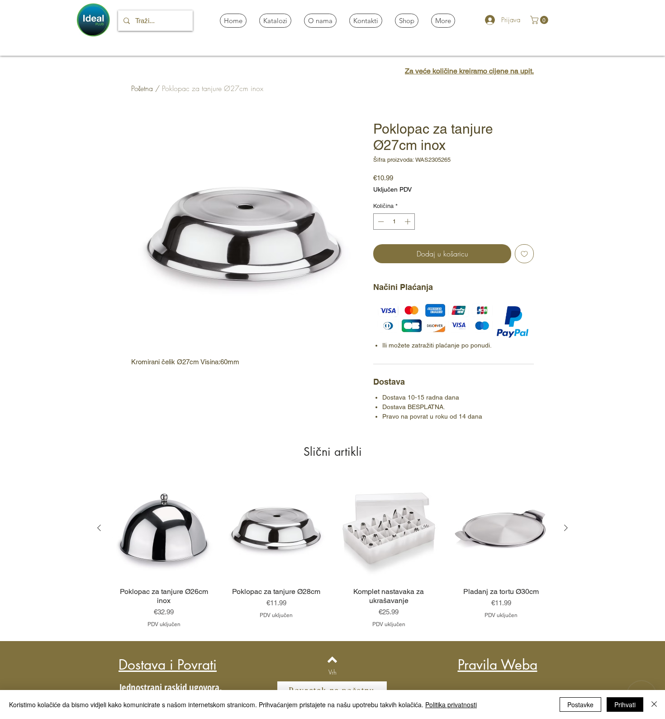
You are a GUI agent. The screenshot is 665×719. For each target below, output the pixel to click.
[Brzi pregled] (164, 528)
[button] (540, 20)
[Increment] (408, 221)
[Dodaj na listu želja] (524, 253)
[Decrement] (380, 221)
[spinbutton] (394, 221)
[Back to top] (332, 659)
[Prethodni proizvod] (99, 527)
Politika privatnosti (451, 704)
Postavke (580, 704)
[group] (332, 552)
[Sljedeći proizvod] (565, 527)
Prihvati (625, 704)
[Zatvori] (654, 704)
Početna (142, 88)
